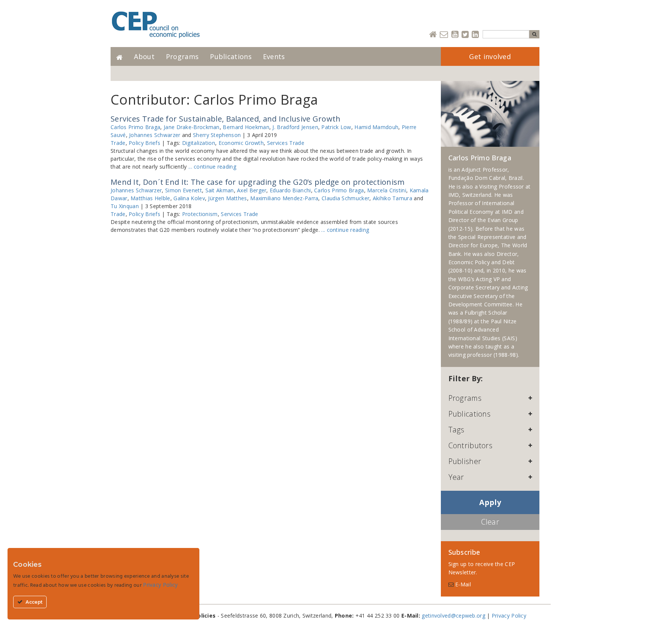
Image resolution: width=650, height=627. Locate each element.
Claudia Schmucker (345, 198)
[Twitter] (465, 35)
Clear (490, 522)
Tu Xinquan (125, 206)
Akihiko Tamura (392, 198)
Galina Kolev (189, 198)
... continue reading (212, 166)
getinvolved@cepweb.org (453, 615)
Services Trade (285, 142)
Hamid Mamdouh (376, 127)
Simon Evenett (183, 190)
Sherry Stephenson (217, 134)
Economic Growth (241, 142)
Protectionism (200, 214)
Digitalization (198, 142)
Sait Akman (219, 190)
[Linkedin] (475, 35)
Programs (182, 56)
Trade (118, 142)
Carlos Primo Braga (135, 127)
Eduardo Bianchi (290, 190)
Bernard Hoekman (246, 127)
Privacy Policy (509, 615)
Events (274, 56)
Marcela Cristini (386, 190)
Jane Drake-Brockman (192, 127)
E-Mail (462, 584)
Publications (231, 56)
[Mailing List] (444, 35)
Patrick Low (336, 127)
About (144, 56)
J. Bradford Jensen (295, 127)
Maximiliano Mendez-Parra (284, 198)
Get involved (490, 56)
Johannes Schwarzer (154, 134)
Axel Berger (251, 190)
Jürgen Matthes (227, 198)
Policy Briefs (144, 142)
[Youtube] (455, 35)
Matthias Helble (150, 198)
